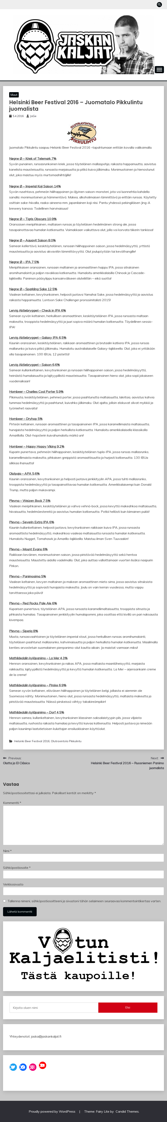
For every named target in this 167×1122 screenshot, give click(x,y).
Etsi (127, 1007)
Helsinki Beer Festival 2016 (31, 741)
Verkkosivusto (13, 884)
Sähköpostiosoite (17, 868)
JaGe (33, 116)
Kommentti (12, 803)
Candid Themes (127, 1111)
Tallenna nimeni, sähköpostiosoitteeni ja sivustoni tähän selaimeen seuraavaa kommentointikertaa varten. (84, 901)
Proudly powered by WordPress (52, 1111)
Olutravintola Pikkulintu (66, 741)
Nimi (7, 851)
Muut (14, 95)
